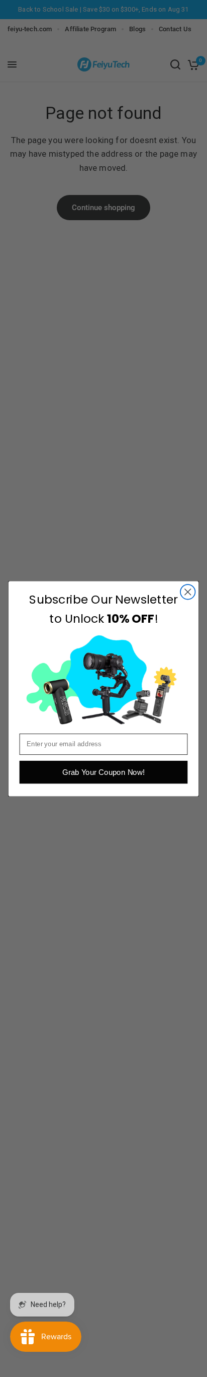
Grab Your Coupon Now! (103, 772)
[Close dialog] (187, 591)
